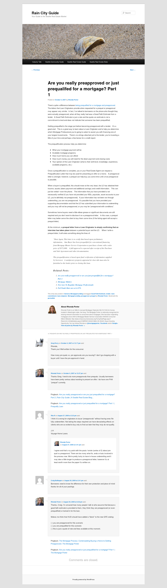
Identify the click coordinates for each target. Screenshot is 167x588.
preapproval (85, 296)
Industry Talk (36, 62)
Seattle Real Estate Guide (76, 62)
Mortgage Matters (65, 282)
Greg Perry (55, 343)
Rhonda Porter (73, 100)
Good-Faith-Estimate (98, 294)
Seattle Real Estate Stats (99, 62)
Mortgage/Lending (76, 294)
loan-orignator (62, 296)
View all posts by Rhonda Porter (73, 325)
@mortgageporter (93, 323)
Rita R (53, 415)
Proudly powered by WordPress (83, 579)
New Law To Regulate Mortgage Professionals (76, 285)
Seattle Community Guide (54, 62)
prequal (92, 296)
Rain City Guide (45, 12)
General (67, 294)
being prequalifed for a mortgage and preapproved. (96, 105)
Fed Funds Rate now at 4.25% (69, 288)
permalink (51, 298)
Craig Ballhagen (56, 480)
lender (108, 294)
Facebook (103, 323)
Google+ (115, 323)
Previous (36, 70)
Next (132, 70)
